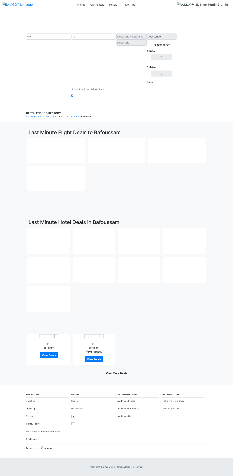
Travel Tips (128, 4)
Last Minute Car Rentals (127, 408)
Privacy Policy (32, 424)
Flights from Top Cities (173, 401)
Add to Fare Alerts (85, 95)
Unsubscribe (77, 408)
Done (171, 82)
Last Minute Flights (125, 401)
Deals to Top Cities (171, 408)
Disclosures (31, 439)
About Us (30, 401)
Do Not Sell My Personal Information (43, 431)
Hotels (113, 4)
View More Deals (116, 373)
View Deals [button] (49, 355)
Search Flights (192, 59)
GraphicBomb (115, 467)
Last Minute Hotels (125, 416)
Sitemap (30, 416)
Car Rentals (97, 4)
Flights (81, 4)
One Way (34, 30)
